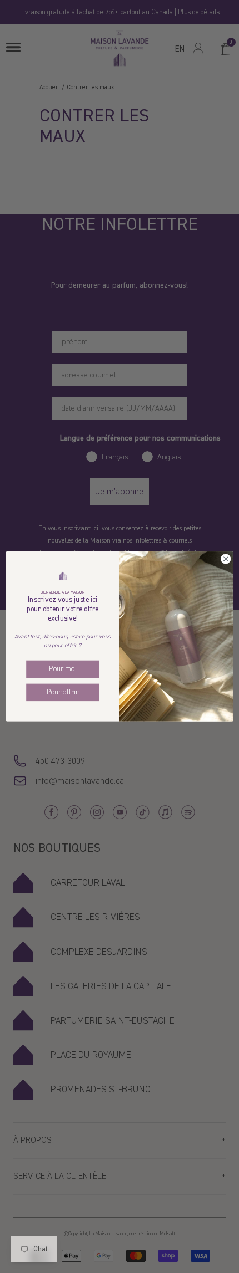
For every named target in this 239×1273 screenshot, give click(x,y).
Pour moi (62, 669)
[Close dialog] (226, 559)
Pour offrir (62, 692)
